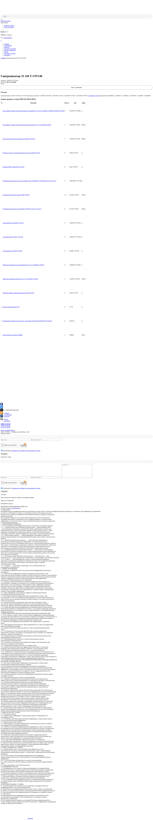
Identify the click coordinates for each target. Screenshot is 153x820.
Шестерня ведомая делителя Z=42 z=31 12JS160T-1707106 (20, 279)
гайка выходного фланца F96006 (12, 335)
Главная (6, 44)
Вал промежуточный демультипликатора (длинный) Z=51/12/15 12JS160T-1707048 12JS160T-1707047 (33, 111)
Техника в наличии (10, 48)
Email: (8, 430)
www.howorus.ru (15, 508)
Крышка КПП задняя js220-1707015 (13, 167)
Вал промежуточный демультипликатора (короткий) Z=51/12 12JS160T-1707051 (27, 125)
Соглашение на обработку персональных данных (25, 450)
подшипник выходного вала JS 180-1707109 (16, 195)
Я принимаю (21, 450)
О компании (8, 45)
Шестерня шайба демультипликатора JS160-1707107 (18, 293)
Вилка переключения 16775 (11, 307)
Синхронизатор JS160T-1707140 (12, 251)
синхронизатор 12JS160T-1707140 (13, 223)
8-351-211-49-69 (9, 27)
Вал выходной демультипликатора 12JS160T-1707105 (19, 139)
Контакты (7, 55)
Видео (6, 52)
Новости (6, 47)
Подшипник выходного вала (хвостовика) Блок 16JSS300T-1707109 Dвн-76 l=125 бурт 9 (29, 181)
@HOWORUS (7, 38)
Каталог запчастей (9, 50)
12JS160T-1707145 (93, 95)
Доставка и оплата (9, 53)
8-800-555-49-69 (5, 21)
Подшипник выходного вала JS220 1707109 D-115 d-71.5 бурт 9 (22, 209)
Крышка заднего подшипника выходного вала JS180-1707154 (21, 153)
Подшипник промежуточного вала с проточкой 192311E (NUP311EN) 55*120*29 (27, 321)
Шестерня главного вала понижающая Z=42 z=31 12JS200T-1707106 (23, 265)
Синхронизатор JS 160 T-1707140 (13, 237)
